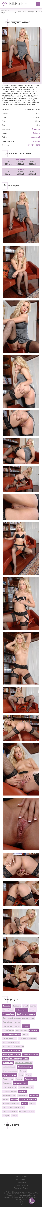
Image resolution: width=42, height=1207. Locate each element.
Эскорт (14, 1116)
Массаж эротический (30, 1055)
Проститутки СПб (21, 1177)
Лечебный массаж (10, 1038)
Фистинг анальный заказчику (13, 1107)
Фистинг (32, 1103)
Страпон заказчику (10, 1091)
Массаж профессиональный (13, 1046)
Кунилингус (33, 1030)
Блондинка (36, 129)
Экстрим (6, 1116)
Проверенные (21, 1182)
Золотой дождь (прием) (11, 1022)
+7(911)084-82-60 (33, 145)
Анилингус (17, 1006)
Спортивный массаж (26, 1087)
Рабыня (28, 1075)
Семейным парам (9, 1087)
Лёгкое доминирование (12, 1034)
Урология (14, 1099)
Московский (21, 12)
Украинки (36, 141)
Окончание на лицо (10, 1071)
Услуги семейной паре (11, 1103)
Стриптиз (22, 1091)
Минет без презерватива (19, 1059)
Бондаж (33, 1006)
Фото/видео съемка (26, 1112)
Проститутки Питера (4, 12)
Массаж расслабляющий (12, 1051)
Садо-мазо (7, 1083)
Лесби (25, 1034)
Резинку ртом (8, 1079)
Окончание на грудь (25, 1067)
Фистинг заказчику (10, 1112)
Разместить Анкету (21, 1188)
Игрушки (26, 1026)
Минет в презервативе (23, 1063)
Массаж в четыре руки (27, 1038)
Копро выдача (21, 1030)
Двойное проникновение (26, 1014)
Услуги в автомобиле (28, 1099)
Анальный (6, 1006)
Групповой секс (8, 1014)
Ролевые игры (30, 1079)
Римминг (19, 1079)
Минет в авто (8, 1063)
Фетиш (24, 1103)
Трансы (5, 1099)
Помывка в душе (9, 1075)
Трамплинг (34, 1095)
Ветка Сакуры (8, 1010)
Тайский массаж (9, 1095)
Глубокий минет (21, 1010)
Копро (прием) (8, 1030)
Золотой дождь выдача (11, 1026)
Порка (20, 1075)
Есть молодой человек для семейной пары (18, 1018)
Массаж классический (11, 1042)
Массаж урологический (11, 1055)
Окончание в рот (9, 1067)
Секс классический (20, 1083)
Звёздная (31, 12)
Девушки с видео (21, 1185)
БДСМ (25, 1006)
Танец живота (22, 1095)
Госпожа (33, 1010)
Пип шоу (23, 1071)
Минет (5, 1059)
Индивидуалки (21, 1179)
